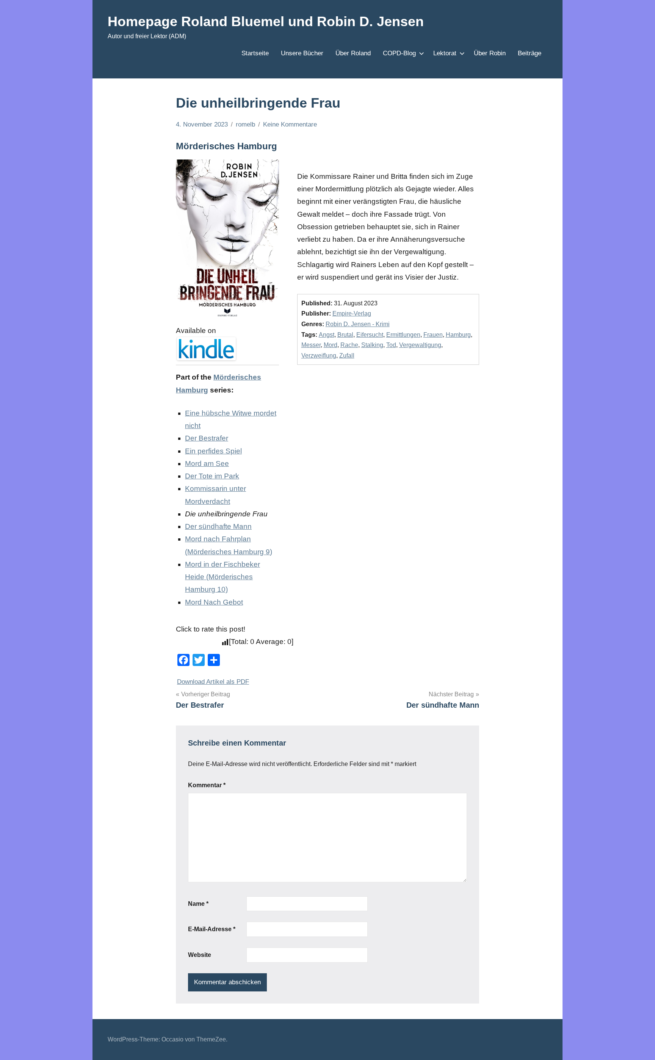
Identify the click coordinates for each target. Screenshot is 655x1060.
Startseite (255, 53)
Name (198, 904)
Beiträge (529, 53)
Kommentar (207, 785)
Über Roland (353, 53)
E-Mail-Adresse (211, 929)
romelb (245, 124)
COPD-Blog (399, 53)
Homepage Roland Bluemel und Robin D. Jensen (266, 21)
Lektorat (444, 53)
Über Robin (490, 53)
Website (199, 955)
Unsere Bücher (302, 53)
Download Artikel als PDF (213, 681)
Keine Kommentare (290, 124)
